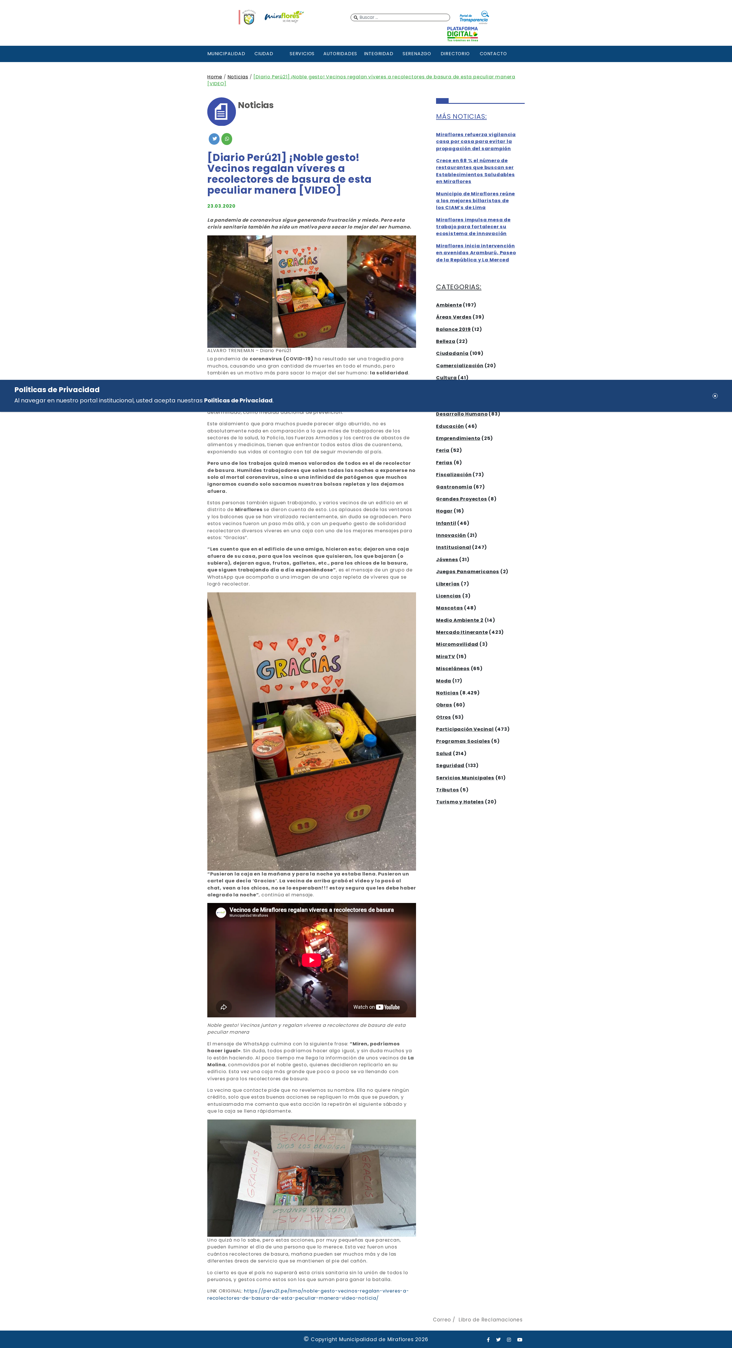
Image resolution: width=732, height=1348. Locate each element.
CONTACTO (493, 54)
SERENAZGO (417, 54)
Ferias (444, 462)
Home (214, 77)
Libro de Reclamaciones (491, 1319)
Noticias (238, 77)
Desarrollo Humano (462, 414)
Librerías (448, 584)
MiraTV (445, 656)
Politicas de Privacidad (238, 400)
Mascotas (449, 608)
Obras (444, 705)
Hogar (444, 511)
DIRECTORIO (455, 54)
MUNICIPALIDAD (225, 54)
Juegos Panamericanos (467, 571)
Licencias (448, 596)
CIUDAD (263, 54)
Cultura (446, 377)
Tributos (447, 790)
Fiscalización (454, 474)
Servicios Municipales (465, 778)
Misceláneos (453, 668)
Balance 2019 (453, 329)
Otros (443, 717)
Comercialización (460, 365)
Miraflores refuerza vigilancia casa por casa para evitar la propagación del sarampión (476, 141)
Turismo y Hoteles (460, 802)
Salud (444, 753)
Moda (443, 681)
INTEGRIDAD (378, 54)
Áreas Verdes (454, 317)
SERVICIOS (302, 54)
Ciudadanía (452, 353)
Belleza (445, 341)
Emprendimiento (458, 438)
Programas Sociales (463, 741)
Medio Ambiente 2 (460, 620)
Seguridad (450, 765)
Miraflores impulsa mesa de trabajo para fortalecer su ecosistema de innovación (473, 227)
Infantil (446, 523)
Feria (442, 450)
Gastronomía (454, 487)
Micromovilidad (457, 644)
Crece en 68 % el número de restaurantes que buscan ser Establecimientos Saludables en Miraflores (475, 171)
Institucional (453, 547)
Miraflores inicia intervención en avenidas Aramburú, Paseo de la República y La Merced (476, 253)
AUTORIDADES (340, 54)
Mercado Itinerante (462, 632)
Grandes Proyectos (461, 499)
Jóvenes (447, 559)
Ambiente (449, 305)
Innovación (451, 535)
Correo (442, 1319)
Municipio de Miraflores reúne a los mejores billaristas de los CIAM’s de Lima (475, 200)
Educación (450, 426)
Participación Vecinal (465, 729)
